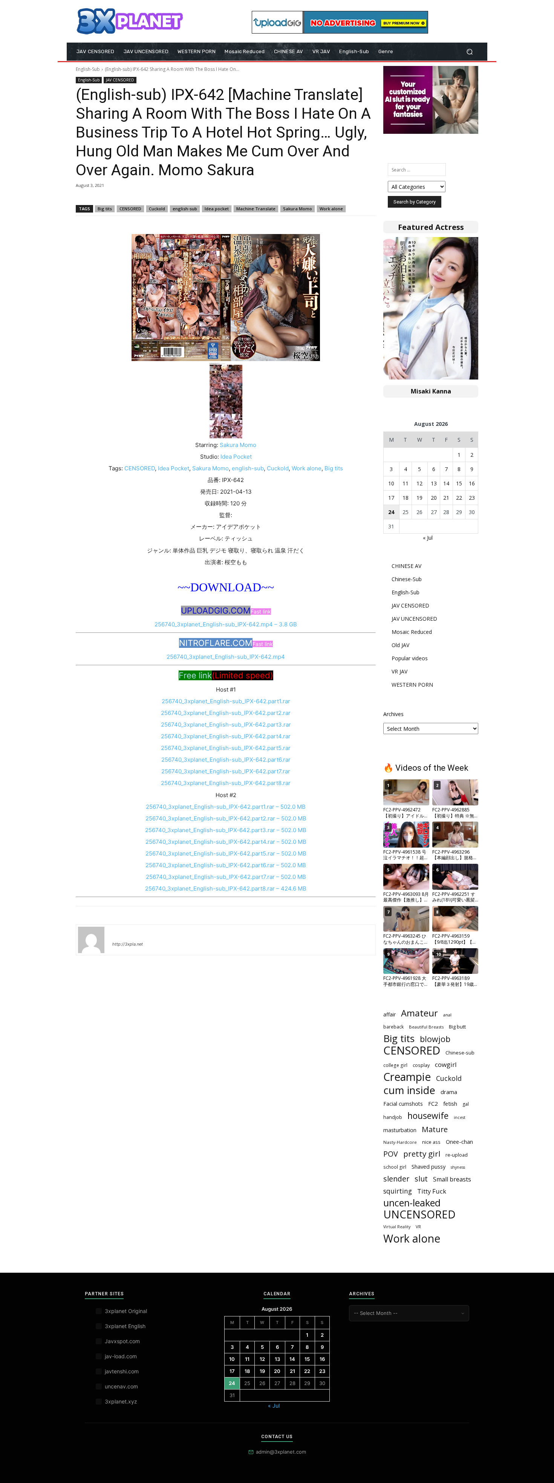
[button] (469, 52)
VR (418, 1226)
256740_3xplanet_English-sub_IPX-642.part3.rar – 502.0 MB (225, 830)
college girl (395, 1065)
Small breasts (452, 1179)
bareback (393, 1027)
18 (405, 497)
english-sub (185, 208)
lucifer (121, 933)
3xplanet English (125, 1326)
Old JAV (400, 645)
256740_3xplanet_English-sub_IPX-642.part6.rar (226, 759)
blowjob (435, 1039)
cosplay (421, 1065)
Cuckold (157, 208)
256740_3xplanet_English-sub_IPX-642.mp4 (226, 656)
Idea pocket (217, 208)
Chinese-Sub (407, 579)
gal (465, 1104)
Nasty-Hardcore (400, 1142)
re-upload (456, 1154)
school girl (394, 1167)
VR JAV (399, 671)
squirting (397, 1191)
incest (459, 1117)
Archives (393, 714)
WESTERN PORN (412, 684)
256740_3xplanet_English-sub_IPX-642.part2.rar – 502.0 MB (225, 818)
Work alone (331, 208)
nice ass (431, 1142)
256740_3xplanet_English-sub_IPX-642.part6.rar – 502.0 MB (225, 865)
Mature (435, 1129)
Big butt (457, 1026)
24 (391, 512)
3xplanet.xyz (121, 1401)
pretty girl (421, 1154)
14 (446, 483)
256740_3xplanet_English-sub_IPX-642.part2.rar (226, 712)
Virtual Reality (396, 1226)
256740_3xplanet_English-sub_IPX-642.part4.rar (226, 736)
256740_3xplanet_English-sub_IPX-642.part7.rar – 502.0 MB (226, 876)
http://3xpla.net (127, 944)
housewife (427, 1116)
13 (434, 483)
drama (449, 1092)
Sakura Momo (297, 208)
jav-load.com (121, 1356)
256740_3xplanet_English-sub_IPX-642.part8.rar (226, 783)
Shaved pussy (428, 1166)
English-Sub (88, 69)
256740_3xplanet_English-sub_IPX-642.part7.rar (225, 771)
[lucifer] (91, 940)
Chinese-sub (459, 1052)
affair (389, 1014)
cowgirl (446, 1064)
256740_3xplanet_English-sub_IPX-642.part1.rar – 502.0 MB (226, 806)
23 (472, 497)
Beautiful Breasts (426, 1027)
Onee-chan (459, 1141)
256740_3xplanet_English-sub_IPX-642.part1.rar (226, 701)
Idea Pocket (236, 456)
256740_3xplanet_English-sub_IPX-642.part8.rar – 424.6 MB (225, 888)
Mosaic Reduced (412, 631)
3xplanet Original (126, 1311)
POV (390, 1154)
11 (405, 483)
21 (446, 497)
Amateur (419, 1013)
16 (472, 483)
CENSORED (130, 208)
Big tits (105, 208)
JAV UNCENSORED (414, 618)
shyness (458, 1167)
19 (419, 497)
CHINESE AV (406, 565)
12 (419, 483)
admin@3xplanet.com (281, 1452)
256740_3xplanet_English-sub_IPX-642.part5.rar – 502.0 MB (225, 853)
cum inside (409, 1090)
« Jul (428, 537)
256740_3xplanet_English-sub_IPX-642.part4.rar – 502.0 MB (225, 841)
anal (447, 1015)
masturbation (399, 1130)
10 (391, 483)
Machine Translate (255, 208)
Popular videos (410, 658)
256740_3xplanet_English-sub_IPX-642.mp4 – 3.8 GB (226, 624)
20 (434, 497)
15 (459, 483)
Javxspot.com (122, 1341)
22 (459, 497)
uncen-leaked (412, 1203)
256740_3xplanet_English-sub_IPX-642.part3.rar (226, 724)
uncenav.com (121, 1386)
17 (391, 497)
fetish (450, 1103)
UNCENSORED (419, 1214)
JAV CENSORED (120, 80)
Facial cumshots (403, 1103)
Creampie (407, 1077)
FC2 (433, 1103)
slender (396, 1179)
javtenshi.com (122, 1371)
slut (421, 1179)
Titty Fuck (431, 1191)
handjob (392, 1117)
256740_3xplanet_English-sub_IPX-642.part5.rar (226, 747)
